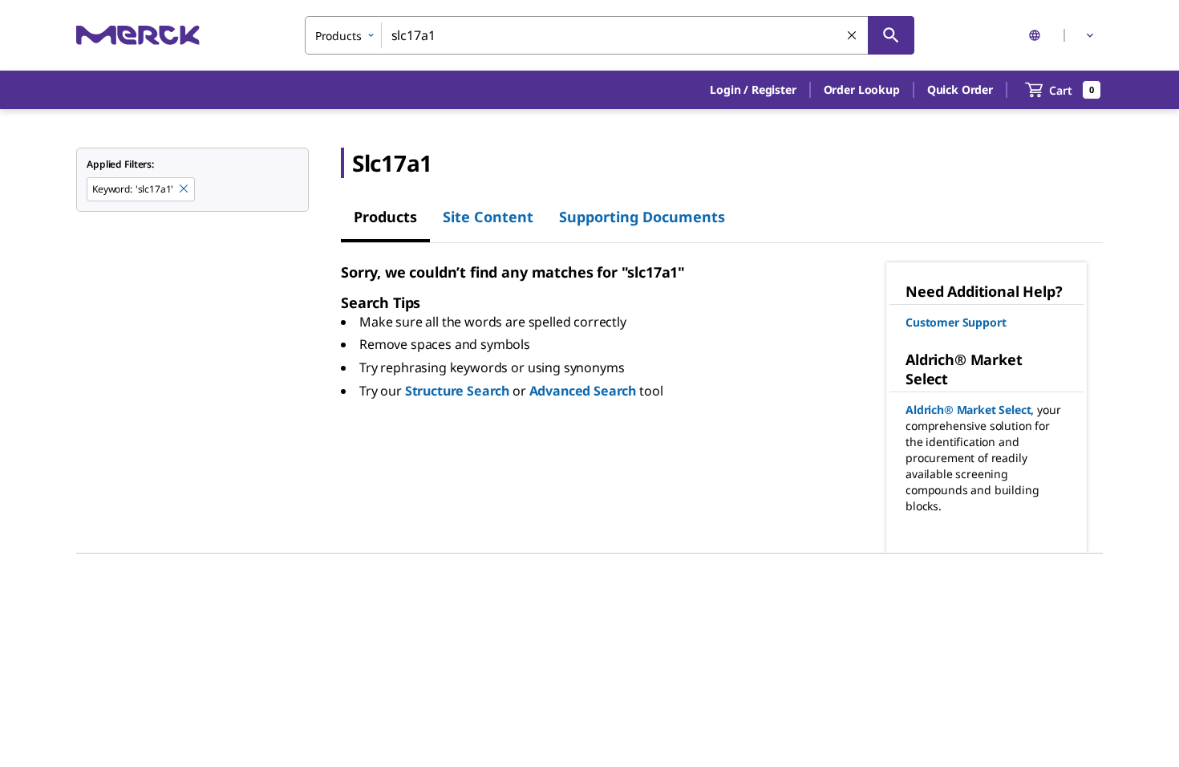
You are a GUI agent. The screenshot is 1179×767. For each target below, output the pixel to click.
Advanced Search (583, 391)
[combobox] (609, 35)
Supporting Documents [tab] (642, 216)
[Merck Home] (138, 35)
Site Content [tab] (488, 216)
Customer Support (956, 322)
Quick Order (960, 89)
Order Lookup (862, 89)
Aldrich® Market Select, (970, 409)
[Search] (891, 35)
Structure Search (457, 391)
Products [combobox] (338, 35)
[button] (753, 90)
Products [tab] (385, 216)
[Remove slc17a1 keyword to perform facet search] (184, 189)
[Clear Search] (852, 36)
